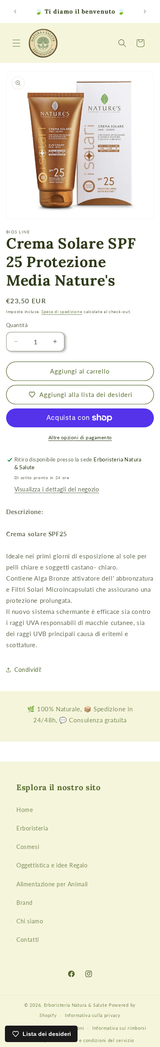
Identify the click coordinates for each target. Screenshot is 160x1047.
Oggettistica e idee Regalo (52, 865)
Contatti (27, 939)
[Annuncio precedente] (15, 11)
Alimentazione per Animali (52, 884)
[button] (16, 43)
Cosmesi (27, 846)
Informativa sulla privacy (93, 1015)
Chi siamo (29, 921)
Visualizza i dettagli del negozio (56, 489)
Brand (24, 902)
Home (24, 809)
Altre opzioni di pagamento (80, 437)
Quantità (16, 325)
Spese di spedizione (61, 311)
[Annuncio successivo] (145, 11)
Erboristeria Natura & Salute (75, 1005)
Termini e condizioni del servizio (97, 1040)
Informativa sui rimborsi (119, 1028)
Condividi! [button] (28, 669)
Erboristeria (32, 828)
